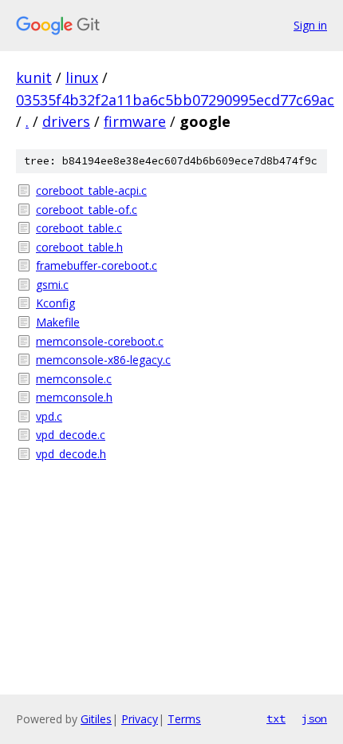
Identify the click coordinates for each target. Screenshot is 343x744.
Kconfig (55, 303)
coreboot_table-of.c (86, 209)
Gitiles (96, 718)
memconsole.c (74, 378)
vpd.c (49, 416)
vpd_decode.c (70, 434)
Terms (184, 718)
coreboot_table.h (79, 247)
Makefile (58, 322)
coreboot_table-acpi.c (91, 190)
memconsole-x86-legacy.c (103, 359)
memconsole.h (74, 397)
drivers (66, 121)
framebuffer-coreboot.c (96, 265)
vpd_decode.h (71, 453)
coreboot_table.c (79, 227)
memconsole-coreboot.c (100, 341)
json (314, 718)
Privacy (139, 718)
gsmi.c (52, 284)
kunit (34, 77)
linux (81, 77)
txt (276, 718)
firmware (135, 121)
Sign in (310, 25)
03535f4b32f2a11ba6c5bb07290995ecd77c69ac (175, 99)
